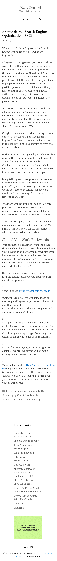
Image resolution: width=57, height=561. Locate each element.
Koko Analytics (22, 464)
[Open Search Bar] (40, 19)
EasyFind (19, 507)
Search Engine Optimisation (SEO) (24, 390)
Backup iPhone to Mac (26, 440)
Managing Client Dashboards (21, 395)
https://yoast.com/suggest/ (35, 290)
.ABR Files (19, 503)
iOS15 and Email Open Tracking (23, 399)
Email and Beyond (24, 452)
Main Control (30, 7)
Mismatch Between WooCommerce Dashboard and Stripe (26, 472)
